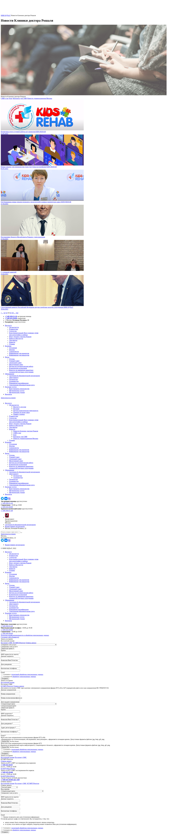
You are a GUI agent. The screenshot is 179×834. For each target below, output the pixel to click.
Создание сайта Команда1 (10, 637)
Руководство (13, 329)
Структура (13, 331)
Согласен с (23, 674)
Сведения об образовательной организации (24, 376)
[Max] (9, 499)
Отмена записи (31, 643)
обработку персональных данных (24, 676)
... (2, 313)
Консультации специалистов (19, 389)
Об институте (14, 327)
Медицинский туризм (17, 392)
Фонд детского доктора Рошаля (20, 337)
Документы (13, 340)
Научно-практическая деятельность (25, 410)
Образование (9, 374)
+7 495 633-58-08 (7, 772)
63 (6, 313)
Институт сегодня (19, 407)
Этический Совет (15, 363)
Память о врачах (19, 414)
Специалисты (14, 351)
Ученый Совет (14, 361)
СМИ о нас (5, 98)
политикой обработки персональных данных (27, 674)
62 (4, 313)
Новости (12, 342)
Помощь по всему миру (21, 412)
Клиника (8, 346)
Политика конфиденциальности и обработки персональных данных (25, 635)
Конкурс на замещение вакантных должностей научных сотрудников (21, 371)
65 (11, 313)
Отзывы (12, 344)
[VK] (5, 499)
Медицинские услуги (16, 390)
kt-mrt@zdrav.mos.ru (8, 768)
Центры (12, 350)
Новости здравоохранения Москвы (39, 98)
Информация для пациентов (19, 353)
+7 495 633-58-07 (7, 765)
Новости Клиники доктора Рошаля (25, 431)
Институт (8, 325)
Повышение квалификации (19, 383)
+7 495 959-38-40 (7, 633)
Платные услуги (11, 387)
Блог (10, 98)
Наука (7, 357)
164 (17, 313)
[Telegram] (2, 499)
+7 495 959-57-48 (7, 510)
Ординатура (13, 379)
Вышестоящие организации (15, 526)
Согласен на (19, 676)
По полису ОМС (7, 643)
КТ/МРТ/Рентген (19, 643)
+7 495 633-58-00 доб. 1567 (10, 780)
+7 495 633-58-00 (11, 318)
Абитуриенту (14, 377)
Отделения (13, 348)
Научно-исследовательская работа (21, 366)
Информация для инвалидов (19, 355)
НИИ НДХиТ (6, 15)
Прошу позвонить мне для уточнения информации (21, 817)
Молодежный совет (16, 364)
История (16, 409)
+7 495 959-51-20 (11, 316)
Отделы (12, 359)
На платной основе (7, 682)
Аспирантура (14, 381)
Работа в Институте (16, 338)
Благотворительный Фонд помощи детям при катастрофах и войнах (23, 334)
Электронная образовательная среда (22, 385)
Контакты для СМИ (20, 98)
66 (13, 313)
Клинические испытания (18, 368)
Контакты (8, 394)
